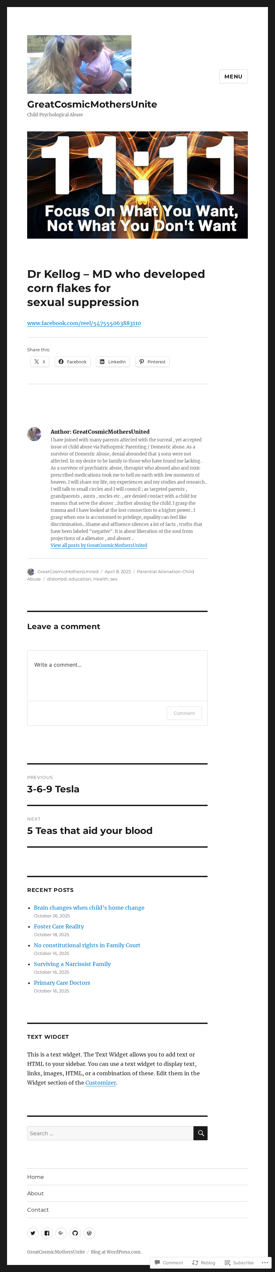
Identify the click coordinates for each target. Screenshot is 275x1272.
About (35, 1193)
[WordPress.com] (89, 1233)
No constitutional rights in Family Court (87, 945)
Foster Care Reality (59, 926)
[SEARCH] (201, 1133)
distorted (57, 579)
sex (113, 579)
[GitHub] (75, 1233)
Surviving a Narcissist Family (72, 964)
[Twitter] (33, 1233)
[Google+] (61, 1233)
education (80, 579)
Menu (233, 76)
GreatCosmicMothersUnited (68, 571)
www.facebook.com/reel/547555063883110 (84, 323)
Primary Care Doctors (62, 982)
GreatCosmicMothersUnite (92, 104)
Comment (184, 713)
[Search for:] (110, 1133)
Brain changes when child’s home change (89, 907)
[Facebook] (47, 1233)
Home (35, 1177)
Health (100, 579)
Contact (38, 1210)
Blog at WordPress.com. (116, 1252)
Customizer (101, 1082)
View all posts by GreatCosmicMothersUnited (99, 545)
